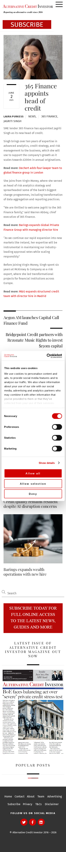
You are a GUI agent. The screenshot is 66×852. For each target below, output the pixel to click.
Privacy (27, 804)
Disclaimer (52, 804)
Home (8, 796)
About (30, 796)
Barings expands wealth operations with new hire (25, 572)
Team (40, 796)
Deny (33, 493)
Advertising (54, 796)
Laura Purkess (13, 116)
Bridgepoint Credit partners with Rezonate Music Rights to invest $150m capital (34, 340)
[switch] (57, 427)
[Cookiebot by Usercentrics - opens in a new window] (47, 355)
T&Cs (38, 804)
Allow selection (33, 483)
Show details (47, 462)
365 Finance (49, 116)
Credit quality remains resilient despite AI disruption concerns (31, 504)
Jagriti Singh (12, 121)
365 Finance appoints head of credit (41, 97)
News (32, 116)
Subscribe (14, 804)
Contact (19, 796)
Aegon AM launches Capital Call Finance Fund (31, 320)
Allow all (33, 473)
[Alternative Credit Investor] (27, 6)
